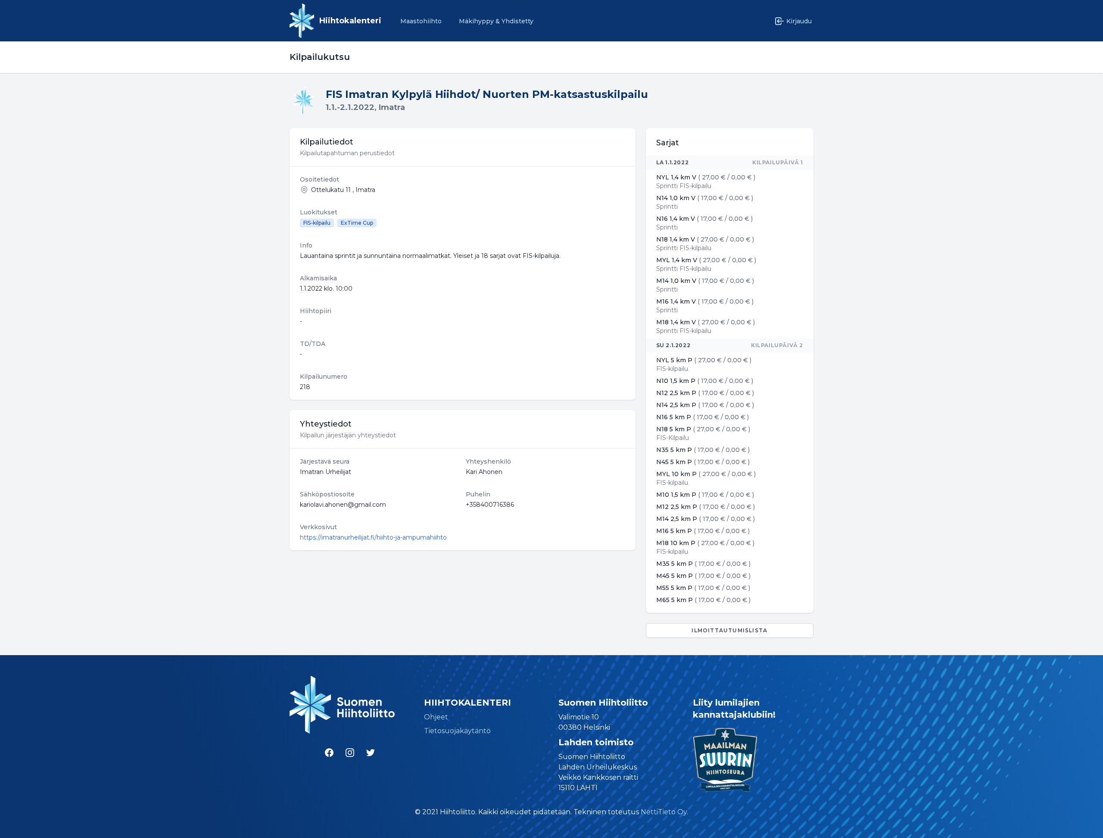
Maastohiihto (421, 21)
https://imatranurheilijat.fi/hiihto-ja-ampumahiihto (373, 537)
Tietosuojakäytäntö (457, 731)
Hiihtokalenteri (350, 20)
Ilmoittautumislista (729, 630)
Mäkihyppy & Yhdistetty (496, 21)
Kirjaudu (799, 21)
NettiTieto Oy (664, 812)
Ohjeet (436, 717)
